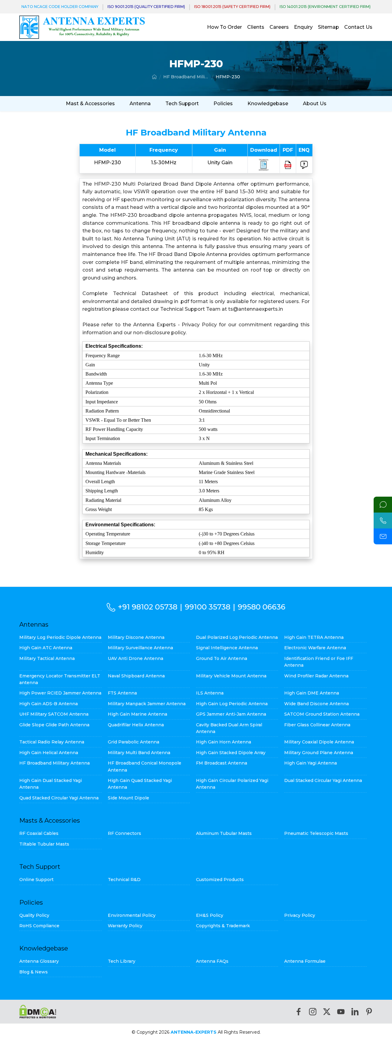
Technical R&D (124, 879)
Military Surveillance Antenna (140, 647)
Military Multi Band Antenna (139, 752)
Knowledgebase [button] (267, 103)
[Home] (154, 76)
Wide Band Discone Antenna (316, 703)
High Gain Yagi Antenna (310, 763)
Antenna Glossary (39, 961)
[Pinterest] (369, 1011)
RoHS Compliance (39, 925)
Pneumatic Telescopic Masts (316, 833)
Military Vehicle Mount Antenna (231, 676)
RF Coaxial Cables (38, 833)
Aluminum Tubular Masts (224, 833)
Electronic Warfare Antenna (315, 647)
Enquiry (303, 27)
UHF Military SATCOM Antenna (54, 714)
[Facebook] (298, 1011)
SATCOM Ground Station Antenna (322, 714)
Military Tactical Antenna (47, 658)
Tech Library (121, 961)
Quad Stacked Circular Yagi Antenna (59, 798)
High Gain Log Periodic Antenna (232, 703)
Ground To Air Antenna (221, 658)
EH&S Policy (209, 915)
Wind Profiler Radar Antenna (316, 676)
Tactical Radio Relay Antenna (51, 742)
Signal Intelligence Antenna (227, 647)
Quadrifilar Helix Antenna (136, 725)
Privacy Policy (299, 915)
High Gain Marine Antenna (137, 714)
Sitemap (328, 27)
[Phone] (383, 520)
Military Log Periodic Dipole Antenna (60, 637)
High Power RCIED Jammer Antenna (60, 693)
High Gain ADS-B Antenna (48, 703)
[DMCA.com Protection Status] (37, 1011)
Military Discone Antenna (136, 637)
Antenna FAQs (212, 961)
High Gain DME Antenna (311, 693)
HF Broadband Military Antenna (186, 77)
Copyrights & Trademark (223, 925)
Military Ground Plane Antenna (318, 752)
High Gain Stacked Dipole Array (231, 752)
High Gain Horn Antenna (223, 742)
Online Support (36, 879)
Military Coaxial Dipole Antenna (319, 742)
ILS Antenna (210, 693)
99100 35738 (207, 606)
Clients (255, 27)
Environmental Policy (132, 915)
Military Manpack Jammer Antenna (147, 703)
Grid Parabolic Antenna (133, 742)
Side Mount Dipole (128, 798)
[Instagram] (312, 1011)
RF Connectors (124, 833)
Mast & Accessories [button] (90, 103)
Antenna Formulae (305, 961)
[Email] (383, 536)
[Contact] (383, 505)
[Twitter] (326, 1011)
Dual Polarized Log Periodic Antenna (237, 637)
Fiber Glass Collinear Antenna (317, 725)
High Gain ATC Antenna (45, 647)
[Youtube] (341, 1011)
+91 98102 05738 (147, 606)
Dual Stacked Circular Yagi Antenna (323, 780)
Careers (279, 27)
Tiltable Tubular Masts (44, 844)
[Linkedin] (355, 1011)
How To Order (224, 27)
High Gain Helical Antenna (48, 752)
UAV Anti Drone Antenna (135, 658)
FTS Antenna (122, 693)
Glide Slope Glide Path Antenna (54, 725)
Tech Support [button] (182, 103)
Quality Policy (34, 915)
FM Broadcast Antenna (221, 763)
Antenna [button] (140, 103)
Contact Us (358, 27)
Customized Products (220, 879)
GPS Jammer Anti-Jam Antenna (231, 714)
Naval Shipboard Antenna (136, 676)
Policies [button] (223, 103)
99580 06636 (261, 606)
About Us (314, 103)
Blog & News (33, 972)
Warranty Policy (125, 925)
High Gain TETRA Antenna (314, 637)
